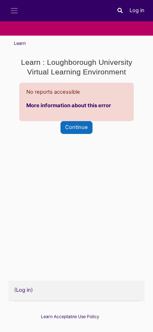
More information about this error (68, 105)
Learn (20, 43)
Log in (137, 10)
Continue (76, 127)
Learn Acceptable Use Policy (70, 316)
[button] (120, 11)
